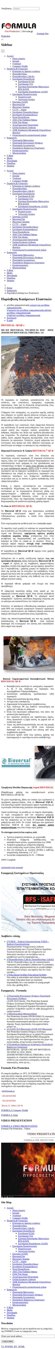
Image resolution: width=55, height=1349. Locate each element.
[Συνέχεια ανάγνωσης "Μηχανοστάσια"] (15, 1014)
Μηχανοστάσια (19, 153)
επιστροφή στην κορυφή (12, 867)
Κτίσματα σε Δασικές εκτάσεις (26, 71)
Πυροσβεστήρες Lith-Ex (23, 76)
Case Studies (28, 14)
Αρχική (10, 56)
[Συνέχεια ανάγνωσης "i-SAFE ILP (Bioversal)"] (19, 1029)
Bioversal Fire (18, 104)
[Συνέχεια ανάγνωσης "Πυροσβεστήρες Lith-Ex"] (19, 959)
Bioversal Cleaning (20, 107)
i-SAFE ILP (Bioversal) (41, 1029)
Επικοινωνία (47, 14)
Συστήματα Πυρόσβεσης (23, 79)
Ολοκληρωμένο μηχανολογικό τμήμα (29, 135)
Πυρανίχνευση (24, 97)
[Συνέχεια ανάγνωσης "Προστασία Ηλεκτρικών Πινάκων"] (23, 996)
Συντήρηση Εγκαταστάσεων (25, 115)
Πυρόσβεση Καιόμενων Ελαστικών (28, 148)
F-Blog (10, 155)
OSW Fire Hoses (20, 122)
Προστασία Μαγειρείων (23, 140)
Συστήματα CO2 (25, 84)
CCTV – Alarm (19, 109)
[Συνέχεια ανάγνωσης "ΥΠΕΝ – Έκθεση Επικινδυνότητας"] (24, 941)
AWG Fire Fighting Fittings (24, 120)
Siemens (10, 166)
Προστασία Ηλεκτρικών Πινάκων (27, 143)
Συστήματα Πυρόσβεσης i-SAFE (33, 92)
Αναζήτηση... (7, 8)
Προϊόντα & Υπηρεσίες (17, 69)
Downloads (12, 161)
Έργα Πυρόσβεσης (20, 117)
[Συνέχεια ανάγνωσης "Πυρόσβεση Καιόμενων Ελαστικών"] (24, 1044)
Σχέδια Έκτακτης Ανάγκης (24, 127)
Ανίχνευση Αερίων (26, 99)
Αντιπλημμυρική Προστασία (25, 125)
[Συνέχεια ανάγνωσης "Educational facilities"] (17, 975)
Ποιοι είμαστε (18, 58)
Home (9, 288)
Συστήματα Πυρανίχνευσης (24, 94)
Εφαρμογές (12, 138)
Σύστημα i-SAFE (20, 102)
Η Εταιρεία (11, 14)
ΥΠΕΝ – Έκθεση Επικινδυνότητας (28, 942)
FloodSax (11, 163)
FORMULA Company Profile (14, 1110)
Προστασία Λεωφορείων (23, 145)
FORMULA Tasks (9, 1115)
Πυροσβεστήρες (19, 74)
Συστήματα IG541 (26, 81)
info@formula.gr (8, 1091)
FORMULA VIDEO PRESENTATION (19, 1126)
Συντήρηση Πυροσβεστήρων (25, 112)
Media (9, 158)
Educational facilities (37, 975)
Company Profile (20, 66)
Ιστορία (15, 61)
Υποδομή (16, 63)
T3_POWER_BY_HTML (13, 1346)
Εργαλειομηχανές (20, 150)
